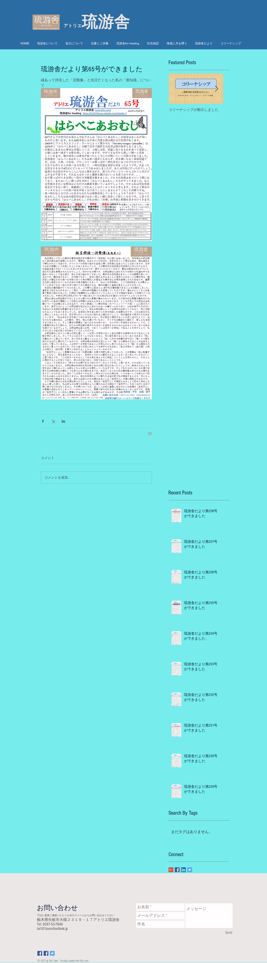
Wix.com (84, 961)
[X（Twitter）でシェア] (53, 421)
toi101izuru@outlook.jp (52, 929)
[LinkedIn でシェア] (63, 421)
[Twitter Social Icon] (189, 869)
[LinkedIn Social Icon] (183, 869)
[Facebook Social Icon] (177, 869)
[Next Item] (216, 89)
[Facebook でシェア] (43, 421)
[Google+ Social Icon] (171, 869)
